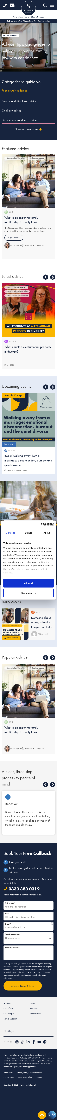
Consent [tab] (10, 533)
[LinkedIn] (28, 1042)
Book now (8, 444)
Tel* (27, 913)
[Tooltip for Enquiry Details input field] (52, 947)
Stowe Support (10, 1018)
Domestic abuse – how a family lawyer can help (41, 622)
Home (26, 16)
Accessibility (35, 1013)
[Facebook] (34, 1042)
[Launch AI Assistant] (52, 1115)
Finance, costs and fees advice (19, 120)
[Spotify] (44, 1042)
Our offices (9, 1008)
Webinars (34, 1008)
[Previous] (45, 277)
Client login (9, 1031)
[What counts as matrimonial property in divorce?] (28, 310)
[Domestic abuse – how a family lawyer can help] (15, 624)
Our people (9, 1013)
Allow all (28, 583)
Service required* (13, 934)
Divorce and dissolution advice (19, 101)
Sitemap (39, 1077)
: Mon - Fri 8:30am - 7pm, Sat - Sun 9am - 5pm (28, 21)
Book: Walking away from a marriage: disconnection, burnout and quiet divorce (28, 460)
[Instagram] (17, 1042)
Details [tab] (28, 533)
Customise (26, 593)
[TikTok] (23, 1042)
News (32, 1003)
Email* (28, 923)
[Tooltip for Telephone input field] (52, 913)
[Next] (52, 277)
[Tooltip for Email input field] (52, 923)
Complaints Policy (25, 1077)
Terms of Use (8, 1072)
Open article (14, 237)
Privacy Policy (33, 975)
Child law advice (11, 110)
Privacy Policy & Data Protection (29, 1072)
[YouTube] (39, 1042)
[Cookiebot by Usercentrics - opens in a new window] (41, 525)
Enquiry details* (28, 947)
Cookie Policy (9, 1077)
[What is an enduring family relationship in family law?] (28, 181)
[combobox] (9, 916)
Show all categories (26, 129)
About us (7, 1003)
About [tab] (47, 533)
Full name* (10, 903)
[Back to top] (42, 1115)
